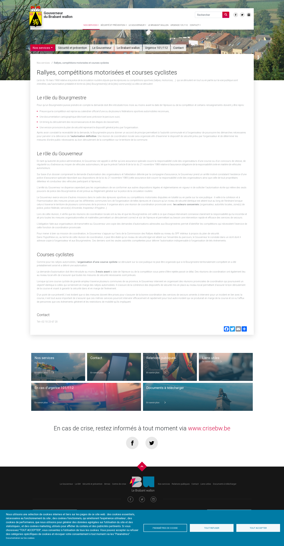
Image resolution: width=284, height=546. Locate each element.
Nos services (90, 25)
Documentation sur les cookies (20, 538)
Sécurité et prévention (113, 25)
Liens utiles (206, 484)
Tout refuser (211, 528)
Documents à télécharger (224, 484)
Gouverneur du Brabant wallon (58, 15)
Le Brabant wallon (158, 25)
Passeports (40, 363)
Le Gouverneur (137, 25)
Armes (37, 367)
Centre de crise (119, 484)
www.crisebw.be (209, 428)
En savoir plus (41, 372)
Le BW (78, 484)
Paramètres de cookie (165, 528)
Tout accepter (258, 528)
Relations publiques (181, 484)
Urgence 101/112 (179, 25)
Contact (194, 25)
